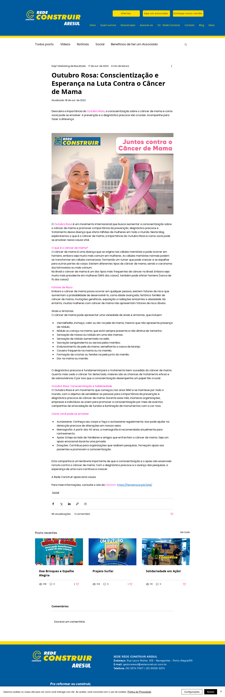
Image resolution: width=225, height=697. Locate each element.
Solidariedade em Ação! (163, 571)
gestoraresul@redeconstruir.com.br (145, 664)
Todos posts (44, 44)
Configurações (191, 691)
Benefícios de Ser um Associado (134, 44)
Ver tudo (185, 532)
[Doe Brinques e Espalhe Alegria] (59, 551)
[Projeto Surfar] (113, 551)
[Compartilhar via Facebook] (53, 503)
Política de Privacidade (139, 691)
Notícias (83, 44)
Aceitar (210, 691)
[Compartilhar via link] (77, 503)
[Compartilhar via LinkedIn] (69, 503)
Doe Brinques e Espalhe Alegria (56, 573)
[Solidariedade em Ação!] (166, 551)
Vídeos (65, 44)
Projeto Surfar (103, 571)
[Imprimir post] (85, 503)
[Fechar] (221, 691)
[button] (185, 44)
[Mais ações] (171, 66)
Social (100, 44)
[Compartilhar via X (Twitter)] (61, 503)
